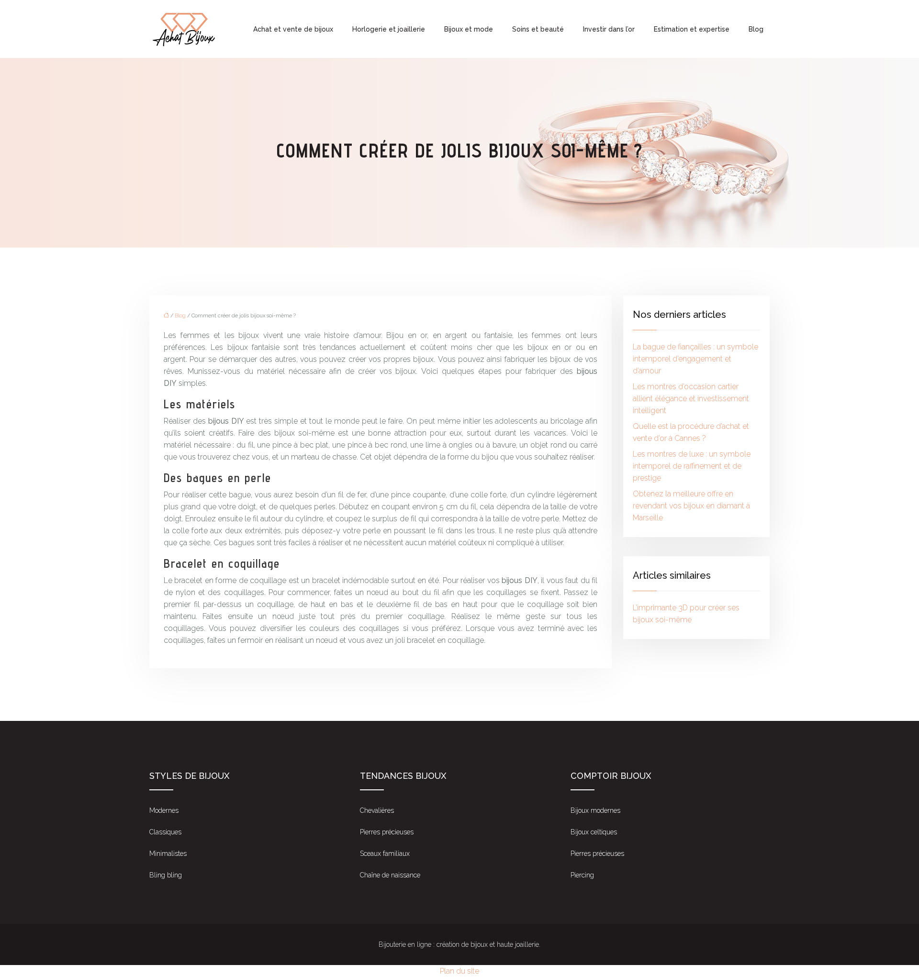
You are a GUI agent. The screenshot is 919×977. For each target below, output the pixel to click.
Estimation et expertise (691, 29)
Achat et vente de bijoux (293, 29)
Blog (756, 29)
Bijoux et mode (468, 29)
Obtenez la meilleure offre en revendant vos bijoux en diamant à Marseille (691, 505)
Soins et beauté (538, 29)
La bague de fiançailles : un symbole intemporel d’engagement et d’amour (695, 358)
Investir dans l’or (609, 29)
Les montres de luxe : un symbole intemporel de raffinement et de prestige (692, 466)
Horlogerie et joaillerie (388, 29)
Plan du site (459, 971)
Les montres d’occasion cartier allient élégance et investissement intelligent (691, 398)
